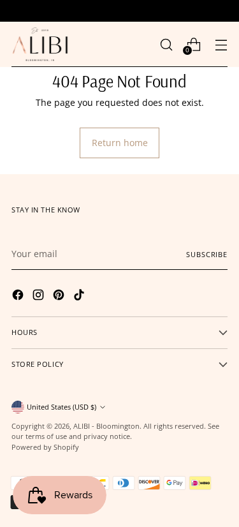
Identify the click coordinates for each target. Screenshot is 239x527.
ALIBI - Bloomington (106, 426)
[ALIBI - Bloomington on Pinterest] (60, 296)
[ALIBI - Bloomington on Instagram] (39, 296)
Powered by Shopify (45, 447)
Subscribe (207, 254)
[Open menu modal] (221, 44)
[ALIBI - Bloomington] (40, 44)
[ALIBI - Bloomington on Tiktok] (80, 296)
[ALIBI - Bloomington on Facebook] (19, 296)
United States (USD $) (61, 407)
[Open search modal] (166, 44)
